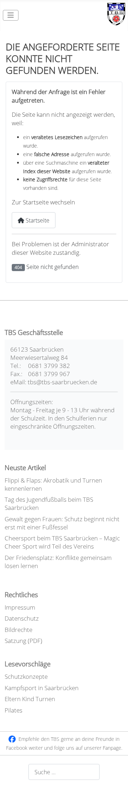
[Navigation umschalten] (10, 15)
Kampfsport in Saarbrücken (42, 688)
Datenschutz (22, 618)
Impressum (20, 607)
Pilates (13, 710)
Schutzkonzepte (26, 676)
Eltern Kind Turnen (30, 699)
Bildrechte (18, 630)
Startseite (36, 220)
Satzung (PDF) (23, 641)
